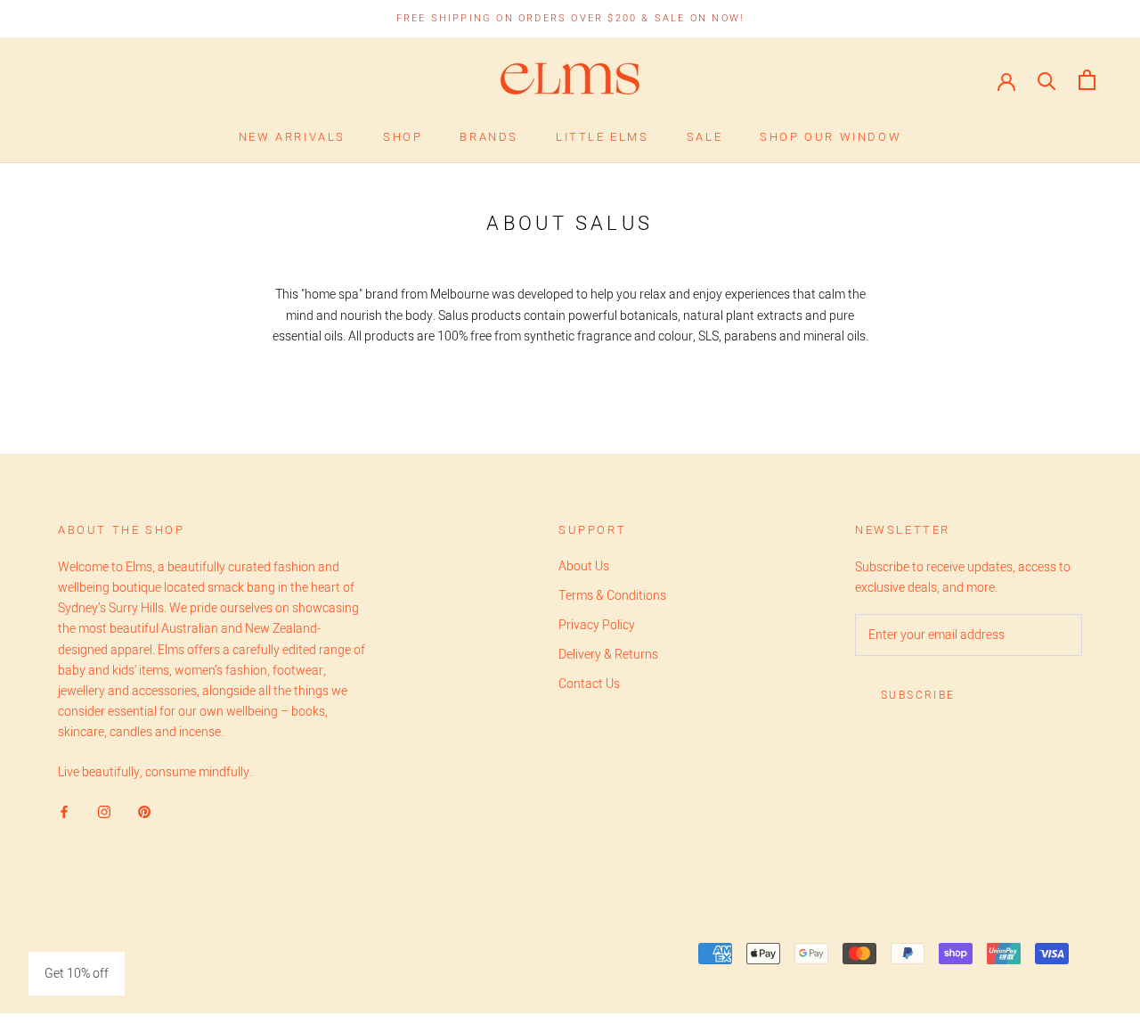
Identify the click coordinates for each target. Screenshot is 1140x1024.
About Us (583, 566)
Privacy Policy (596, 625)
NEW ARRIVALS (292, 136)
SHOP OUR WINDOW (830, 136)
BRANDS (489, 136)
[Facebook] (64, 810)
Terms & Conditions (612, 595)
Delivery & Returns (608, 654)
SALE (704, 136)
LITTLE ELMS (602, 136)
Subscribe (918, 695)
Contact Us (589, 684)
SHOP (402, 136)
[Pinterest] (144, 810)
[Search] (1047, 79)
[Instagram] (104, 810)
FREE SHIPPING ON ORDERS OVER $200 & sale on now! (570, 18)
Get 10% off (77, 973)
